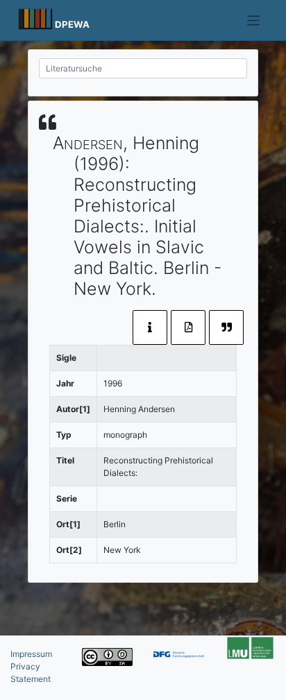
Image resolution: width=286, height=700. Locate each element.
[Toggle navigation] (253, 20)
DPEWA (72, 24)
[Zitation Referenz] (226, 327)
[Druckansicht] (188, 327)
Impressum (31, 654)
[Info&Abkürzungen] (150, 327)
